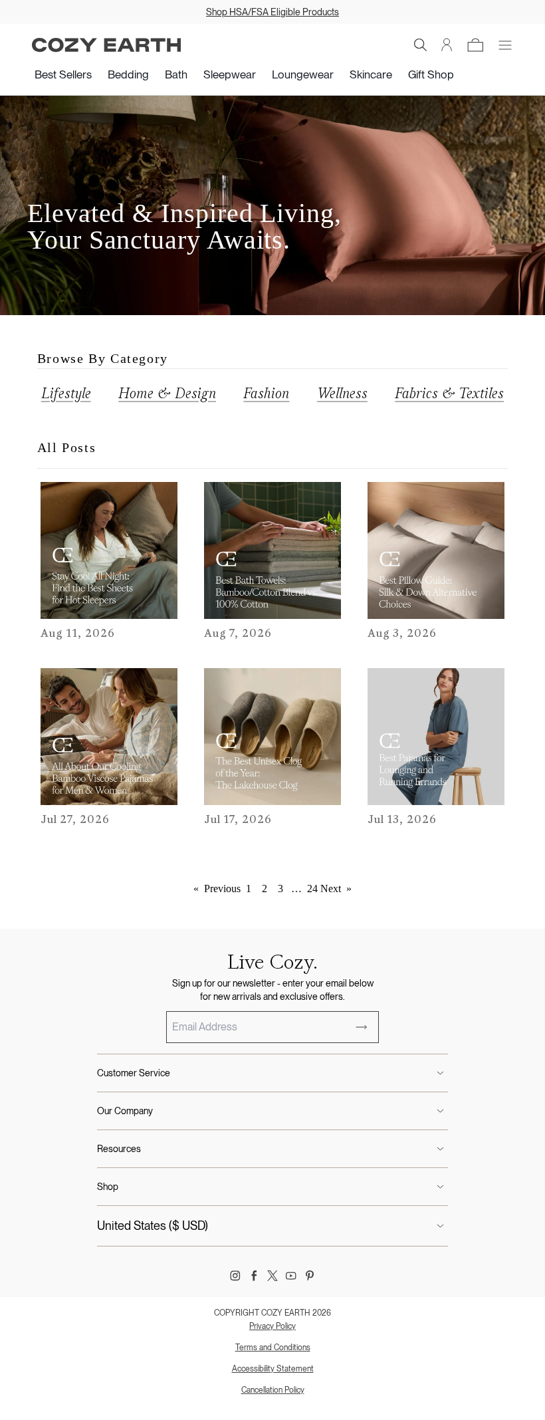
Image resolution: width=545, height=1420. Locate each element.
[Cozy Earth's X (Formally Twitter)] (272, 1275)
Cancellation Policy (272, 1390)
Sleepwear (229, 74)
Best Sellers (63, 74)
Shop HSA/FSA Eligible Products (272, 12)
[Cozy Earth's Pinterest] (309, 1275)
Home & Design (167, 393)
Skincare (371, 74)
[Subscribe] (361, 1027)
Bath (176, 74)
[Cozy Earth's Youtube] (291, 1275)
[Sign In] (447, 45)
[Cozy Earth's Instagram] (235, 1275)
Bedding (128, 74)
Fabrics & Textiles (449, 393)
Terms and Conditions (272, 1347)
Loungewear (303, 74)
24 (312, 888)
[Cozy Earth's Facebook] (254, 1275)
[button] (420, 45)
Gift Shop (431, 74)
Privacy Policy (272, 1326)
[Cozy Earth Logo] (106, 45)
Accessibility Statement (273, 1368)
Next (336, 888)
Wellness (342, 393)
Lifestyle (66, 393)
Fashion (266, 393)
